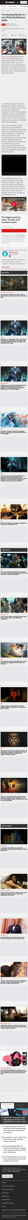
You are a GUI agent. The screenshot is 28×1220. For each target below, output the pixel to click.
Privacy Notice (22, 236)
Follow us (15, 35)
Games (3, 10)
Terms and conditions (7, 1189)
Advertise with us (6, 1199)
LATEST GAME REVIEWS (20, 1105)
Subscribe (23, 2)
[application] (14, 164)
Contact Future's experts (8, 1186)
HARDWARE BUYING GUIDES (7, 1105)
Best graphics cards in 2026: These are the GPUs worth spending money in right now (15, 1139)
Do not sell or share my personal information (13, 1210)
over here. (13, 195)
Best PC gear (12, 6)
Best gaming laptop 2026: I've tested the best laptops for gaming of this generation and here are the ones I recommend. (14, 1149)
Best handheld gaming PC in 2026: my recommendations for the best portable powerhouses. (14, 1159)
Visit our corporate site (14, 1171)
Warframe (5, 57)
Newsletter (23, 35)
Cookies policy (5, 1196)
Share (5, 35)
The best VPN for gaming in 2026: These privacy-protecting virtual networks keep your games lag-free (15, 1119)
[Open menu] (3, 2)
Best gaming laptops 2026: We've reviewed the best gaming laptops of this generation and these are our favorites (14, 1129)
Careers (4, 1206)
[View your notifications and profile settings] (14, 2)
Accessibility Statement (8, 1203)
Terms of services (20, 235)
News (3, 24)
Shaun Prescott (12, 24)
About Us (4, 1182)
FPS (8, 10)
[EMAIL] (10, 256)
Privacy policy (5, 1192)
